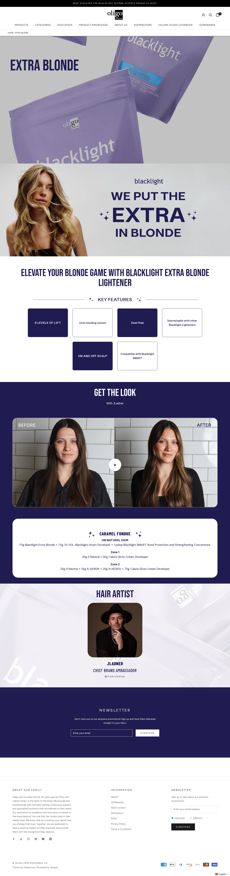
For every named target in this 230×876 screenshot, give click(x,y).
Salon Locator (118, 807)
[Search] (210, 14)
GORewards (207, 25)
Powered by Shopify (47, 867)
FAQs (114, 818)
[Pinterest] (36, 839)
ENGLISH (179, 818)
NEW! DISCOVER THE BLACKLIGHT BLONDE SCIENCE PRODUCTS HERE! (115, 3)
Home (10, 33)
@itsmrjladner (115, 676)
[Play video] (115, 465)
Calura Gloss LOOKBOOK (175, 25)
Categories (43, 25)
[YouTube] (43, 839)
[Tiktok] (21, 839)
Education (64, 25)
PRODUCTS (21, 25)
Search (114, 796)
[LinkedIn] (50, 839)
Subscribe (147, 733)
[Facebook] (14, 839)
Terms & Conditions (121, 829)
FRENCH (197, 818)
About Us (121, 25)
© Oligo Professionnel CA (30, 863)
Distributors (143, 25)
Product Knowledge (93, 25)
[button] (222, 874)
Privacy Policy (118, 823)
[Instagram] (28, 839)
